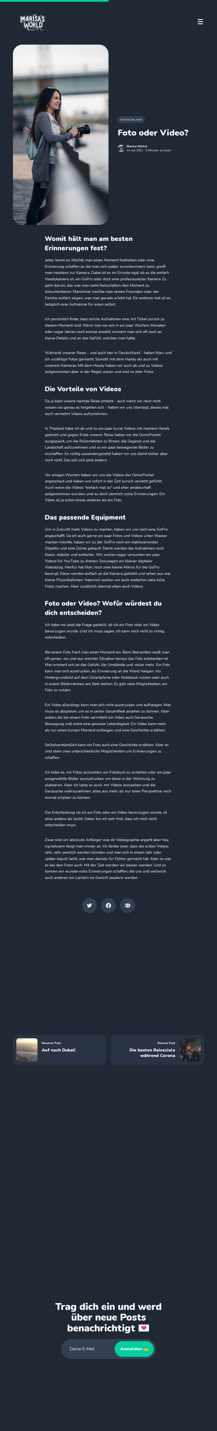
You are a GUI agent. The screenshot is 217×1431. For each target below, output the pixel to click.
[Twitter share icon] (89, 905)
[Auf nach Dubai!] (59, 1050)
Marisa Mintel (137, 146)
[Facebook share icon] (108, 905)
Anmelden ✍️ (134, 1349)
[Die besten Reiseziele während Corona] (157, 1050)
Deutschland (131, 120)
